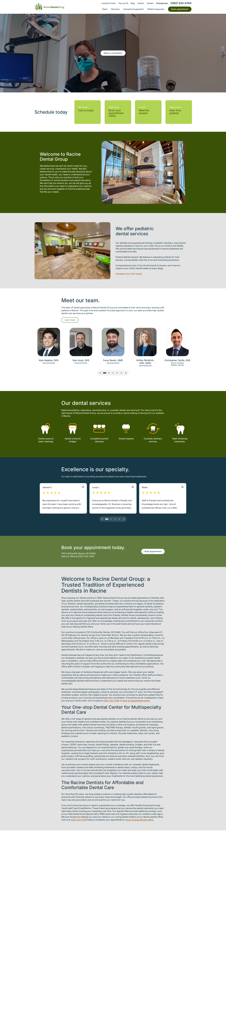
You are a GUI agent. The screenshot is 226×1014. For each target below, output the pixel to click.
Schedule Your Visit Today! (129, 274)
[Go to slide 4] (110, 519)
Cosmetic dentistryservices (153, 440)
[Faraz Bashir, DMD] (113, 343)
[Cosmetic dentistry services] (152, 429)
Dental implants (126, 438)
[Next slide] (125, 373)
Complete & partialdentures (99, 440)
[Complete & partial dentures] (99, 429)
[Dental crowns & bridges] (72, 429)
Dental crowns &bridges (72, 440)
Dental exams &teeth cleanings (45, 440)
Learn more (70, 320)
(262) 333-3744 (86, 556)
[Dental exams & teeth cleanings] (45, 429)
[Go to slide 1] (104, 372)
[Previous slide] (100, 373)
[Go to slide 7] (115, 519)
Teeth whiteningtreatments (179, 440)
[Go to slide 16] (117, 372)
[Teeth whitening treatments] (179, 429)
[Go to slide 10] (119, 519)
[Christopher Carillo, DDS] (177, 343)
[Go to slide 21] (121, 372)
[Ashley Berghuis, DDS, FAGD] (145, 343)
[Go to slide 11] (113, 372)
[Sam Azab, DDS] (81, 343)
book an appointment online (136, 700)
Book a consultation (113, 53)
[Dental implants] (126, 429)
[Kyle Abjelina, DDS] (49, 343)
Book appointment (153, 551)
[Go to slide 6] (108, 372)
